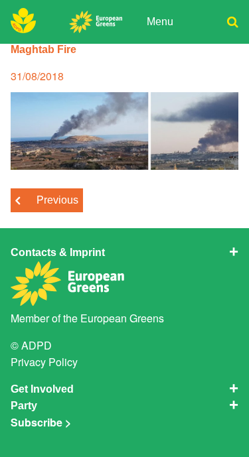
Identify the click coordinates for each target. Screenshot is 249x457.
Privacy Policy (44, 361)
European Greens (122, 318)
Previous (57, 200)
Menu (160, 21)
